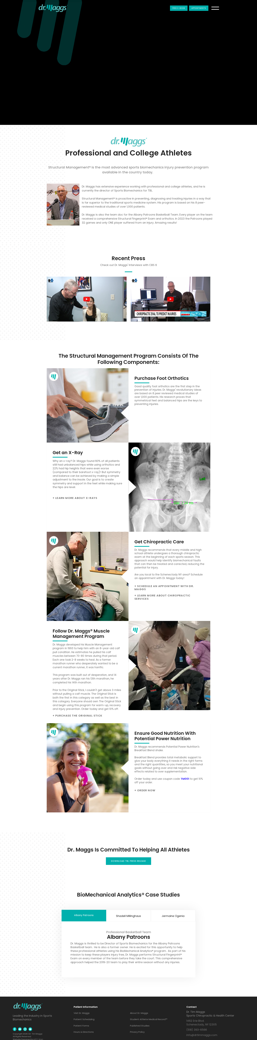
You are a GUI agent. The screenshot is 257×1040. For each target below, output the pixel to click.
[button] (215, 8)
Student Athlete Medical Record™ (148, 1019)
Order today (89, 709)
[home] (53, 8)
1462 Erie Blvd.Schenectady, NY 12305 (201, 1022)
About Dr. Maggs (139, 1013)
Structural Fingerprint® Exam (136, 218)
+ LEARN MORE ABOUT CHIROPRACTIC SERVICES (162, 597)
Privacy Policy (137, 1031)
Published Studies (139, 1025)
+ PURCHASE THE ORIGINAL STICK (77, 715)
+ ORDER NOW (144, 790)
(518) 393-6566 (196, 1030)
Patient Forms (81, 1025)
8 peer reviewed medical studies (173, 393)
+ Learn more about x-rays (75, 498)
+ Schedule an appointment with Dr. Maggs (164, 588)
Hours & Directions (84, 1031)
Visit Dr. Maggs (82, 1013)
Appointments (198, 8)
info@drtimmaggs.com (201, 1035)
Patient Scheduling (84, 1019)
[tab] (84, 915)
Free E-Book (178, 8)
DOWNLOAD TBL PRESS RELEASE (128, 861)
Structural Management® (69, 167)
